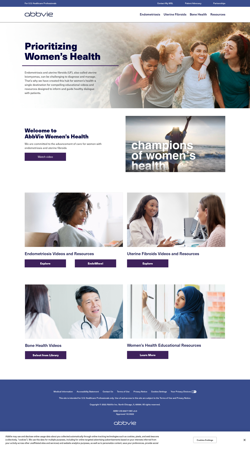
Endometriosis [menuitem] (150, 14)
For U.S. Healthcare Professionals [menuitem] (40, 3)
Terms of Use (123, 391)
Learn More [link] (148, 355)
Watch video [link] (45, 156)
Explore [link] (45, 263)
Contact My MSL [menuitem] (165, 3)
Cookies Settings (159, 391)
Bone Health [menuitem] (198, 14)
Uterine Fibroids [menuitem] (175, 14)
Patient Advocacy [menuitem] (193, 3)
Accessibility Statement (88, 391)
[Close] (244, 440)
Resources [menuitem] (217, 14)
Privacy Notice (140, 391)
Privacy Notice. (184, 398)
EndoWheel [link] (95, 263)
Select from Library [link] (46, 355)
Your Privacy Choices (181, 391)
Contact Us (108, 391)
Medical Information (63, 391)
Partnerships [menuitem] (219, 3)
